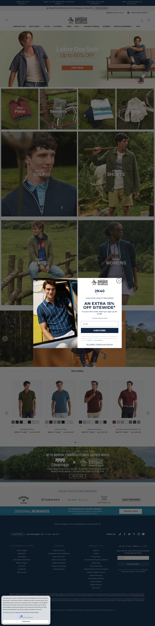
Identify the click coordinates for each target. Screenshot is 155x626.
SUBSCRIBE (99, 330)
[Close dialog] (119, 281)
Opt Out (11, 612)
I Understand (26, 621)
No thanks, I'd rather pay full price (99, 344)
